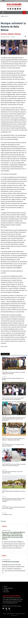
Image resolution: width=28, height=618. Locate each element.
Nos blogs (6, 590)
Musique (18, 33)
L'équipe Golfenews (8, 588)
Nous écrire (6, 591)
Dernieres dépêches (7, 33)
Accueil (5, 586)
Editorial (4, 555)
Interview (4, 526)
